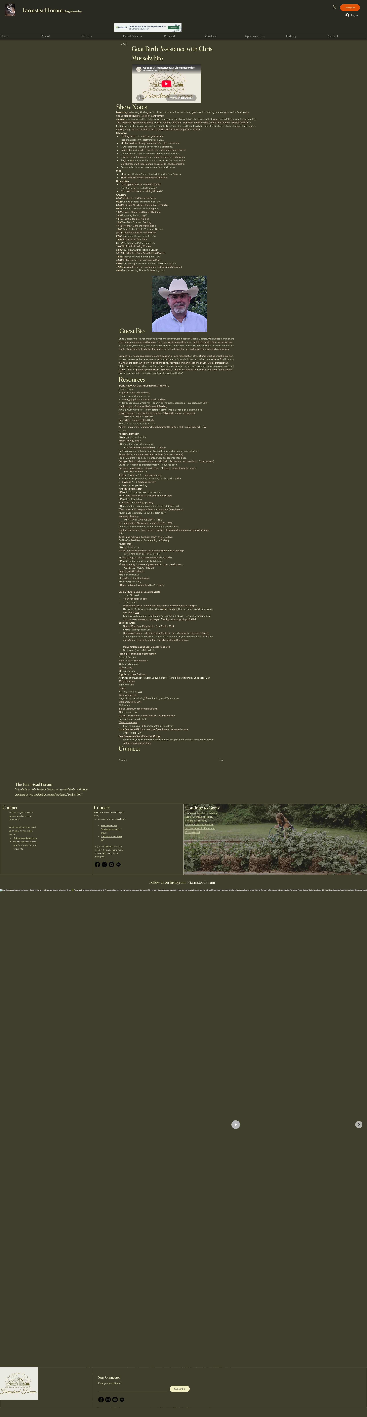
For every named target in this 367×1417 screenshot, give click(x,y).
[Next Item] (358, 1124)
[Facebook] (97, 864)
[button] (334, 7)
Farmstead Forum (43, 10)
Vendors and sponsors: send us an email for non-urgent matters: (22, 831)
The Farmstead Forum (37, 784)
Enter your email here (109, 1383)
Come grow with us (72, 11)
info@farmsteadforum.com (25, 838)
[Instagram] (104, 864)
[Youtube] (111, 864)
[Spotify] (118, 864)
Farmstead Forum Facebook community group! (111, 829)
